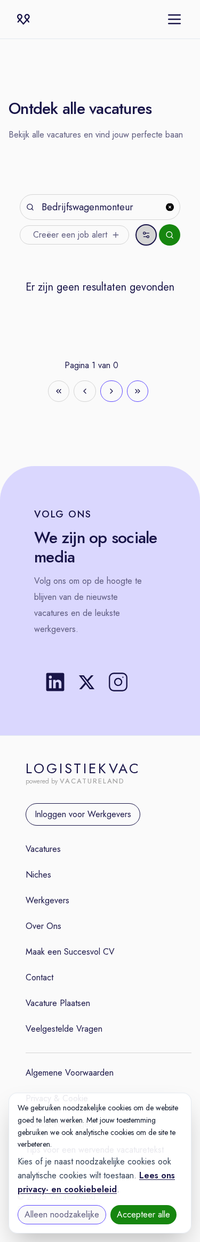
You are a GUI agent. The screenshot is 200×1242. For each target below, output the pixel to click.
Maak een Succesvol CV (70, 952)
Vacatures (43, 849)
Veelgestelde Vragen (64, 1029)
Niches (38, 874)
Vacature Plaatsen (58, 1003)
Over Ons (43, 926)
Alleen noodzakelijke (62, 1214)
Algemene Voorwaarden (70, 1072)
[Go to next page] (111, 391)
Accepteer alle (143, 1214)
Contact (39, 977)
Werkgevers (47, 900)
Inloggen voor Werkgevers (83, 814)
